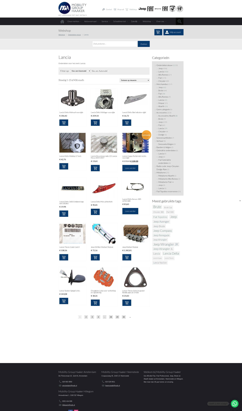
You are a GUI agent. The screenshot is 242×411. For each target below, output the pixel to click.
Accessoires (161, 112)
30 (124, 317)
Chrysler (162, 81)
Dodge (161, 134)
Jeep (160, 68)
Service (105, 21)
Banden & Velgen (163, 147)
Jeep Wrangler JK (165, 244)
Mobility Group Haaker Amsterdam (77, 371)
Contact (109, 9)
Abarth (161, 106)
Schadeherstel (119, 21)
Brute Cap (168, 207)
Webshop (133, 9)
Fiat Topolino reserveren (166, 191)
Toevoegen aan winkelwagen (63, 123)
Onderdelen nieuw (74, 35)
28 (111, 317)
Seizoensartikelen (164, 138)
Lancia (161, 71)
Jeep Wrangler (160, 239)
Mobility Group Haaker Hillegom (75, 391)
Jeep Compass (162, 230)
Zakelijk (134, 21)
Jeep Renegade (161, 235)
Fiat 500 (170, 212)
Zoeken (143, 44)
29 (117, 317)
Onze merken (73, 21)
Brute (160, 90)
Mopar (161, 103)
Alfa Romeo (163, 74)
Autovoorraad (90, 21)
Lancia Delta (171, 253)
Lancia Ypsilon (160, 262)
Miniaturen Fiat (164, 182)
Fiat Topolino (160, 217)
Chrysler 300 (158, 212)
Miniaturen (161, 172)
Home (62, 21)
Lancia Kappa (157, 258)
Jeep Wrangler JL (163, 248)
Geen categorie (163, 109)
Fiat (160, 78)
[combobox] (100, 71)
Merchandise (162, 84)
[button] (234, 403)
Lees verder (130, 168)
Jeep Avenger (161, 221)
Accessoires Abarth (166, 115)
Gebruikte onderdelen (166, 150)
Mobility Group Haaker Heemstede (120, 371)
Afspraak (120, 9)
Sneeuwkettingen (165, 144)
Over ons (160, 21)
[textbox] (99, 71)
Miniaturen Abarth (166, 175)
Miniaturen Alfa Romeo (168, 179)
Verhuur (159, 141)
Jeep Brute (159, 226)
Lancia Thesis (169, 258)
